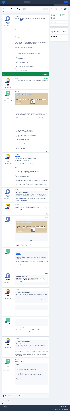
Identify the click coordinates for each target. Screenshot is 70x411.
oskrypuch (8, 97)
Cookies (4, 409)
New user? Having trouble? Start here (20, 11)
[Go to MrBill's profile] (8, 80)
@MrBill (21, 19)
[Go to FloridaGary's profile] (3, 11)
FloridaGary (6, 11)
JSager (52, 32)
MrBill (8, 84)
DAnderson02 (64, 31)
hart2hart (59, 31)
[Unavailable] (31, 93)
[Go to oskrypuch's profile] (8, 93)
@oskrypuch (17, 156)
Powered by (63, 409)
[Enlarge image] (31, 280)
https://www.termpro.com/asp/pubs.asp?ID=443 (35, 21)
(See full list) (65, 28)
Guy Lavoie (56, 31)
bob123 (53, 31)
